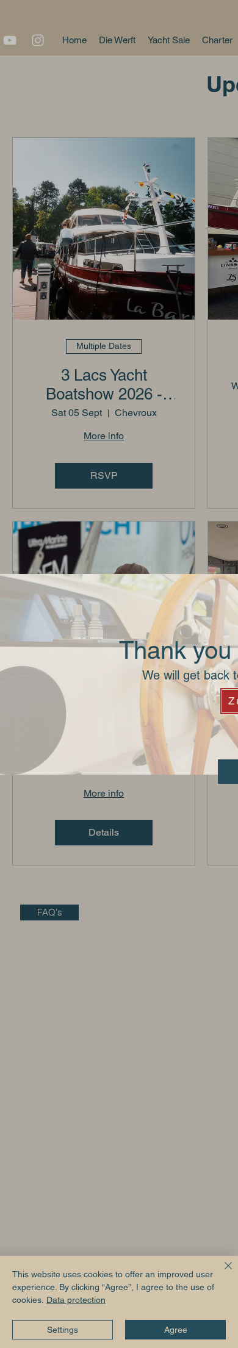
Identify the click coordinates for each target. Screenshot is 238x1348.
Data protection (76, 1300)
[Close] (221, 1273)
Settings (62, 1330)
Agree (175, 1330)
